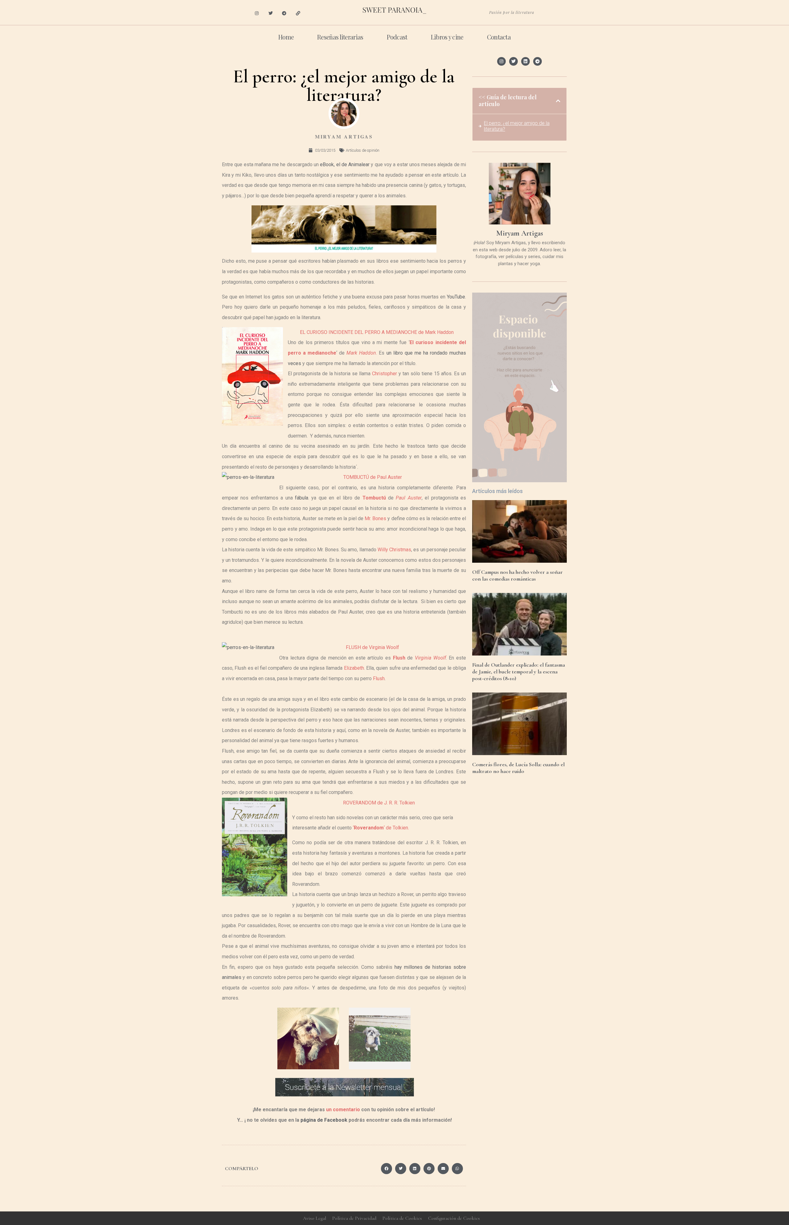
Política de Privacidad (354, 1218)
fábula (301, 498)
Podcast (397, 37)
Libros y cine (447, 37)
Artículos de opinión (362, 150)
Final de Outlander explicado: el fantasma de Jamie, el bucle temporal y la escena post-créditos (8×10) (518, 671)
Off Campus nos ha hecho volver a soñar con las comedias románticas (517, 575)
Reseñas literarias (340, 37)
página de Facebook (323, 1120)
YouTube (456, 297)
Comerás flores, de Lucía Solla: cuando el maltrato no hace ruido (518, 768)
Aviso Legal (314, 1218)
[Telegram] (284, 13)
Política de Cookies (402, 1218)
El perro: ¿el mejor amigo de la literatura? (517, 126)
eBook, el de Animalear (345, 164)
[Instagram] (257, 13)
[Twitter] (270, 13)
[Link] (298, 13)
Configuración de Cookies (454, 1218)
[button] (386, 1168)
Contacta (499, 37)
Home (286, 37)
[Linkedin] (525, 61)
